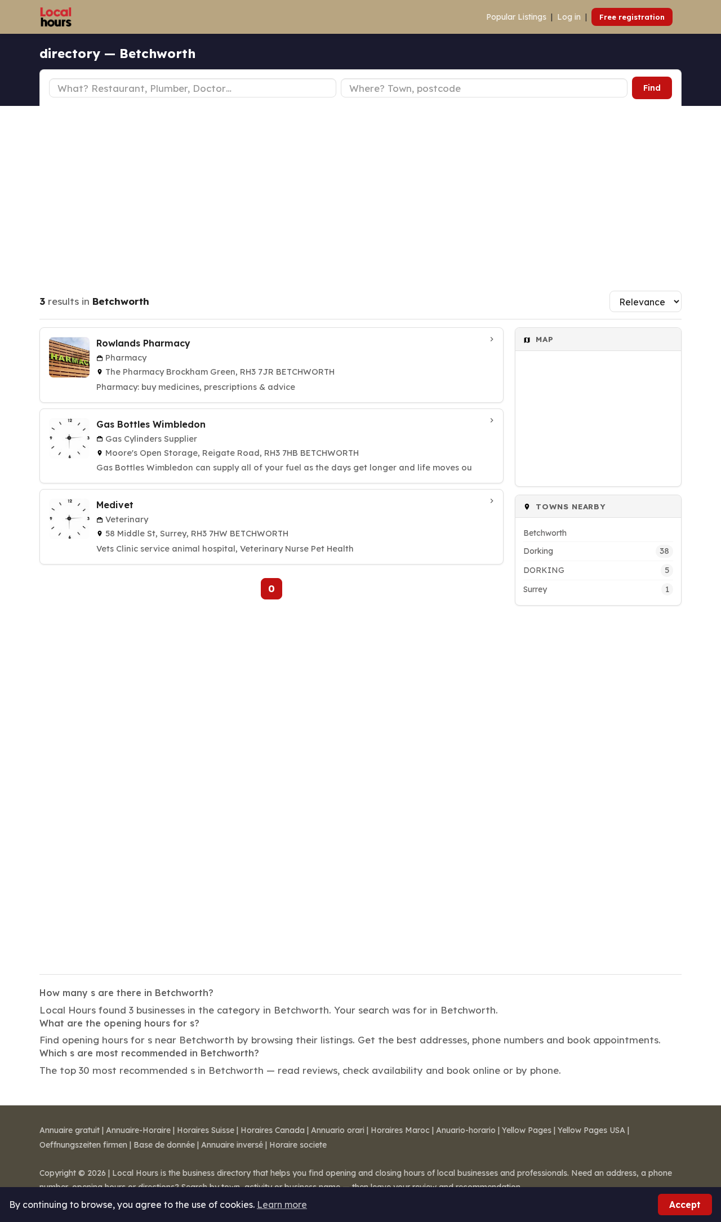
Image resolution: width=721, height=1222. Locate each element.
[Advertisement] (360, 190)
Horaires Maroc (400, 1130)
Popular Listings (516, 17)
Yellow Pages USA (591, 1130)
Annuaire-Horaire (138, 1130)
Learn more (282, 1204)
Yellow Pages (526, 1130)
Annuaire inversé (232, 1145)
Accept (685, 1204)
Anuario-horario (466, 1130)
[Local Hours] (56, 17)
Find (652, 88)
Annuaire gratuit (69, 1130)
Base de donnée (164, 1145)
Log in (569, 17)
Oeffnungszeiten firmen (83, 1145)
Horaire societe (298, 1145)
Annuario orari (337, 1130)
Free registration (632, 16)
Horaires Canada (273, 1130)
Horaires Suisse (205, 1130)
